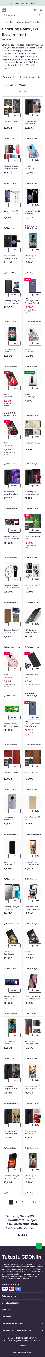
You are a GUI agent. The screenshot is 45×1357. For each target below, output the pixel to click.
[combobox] (22, 15)
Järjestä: (14, 85)
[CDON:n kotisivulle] (4, 10)
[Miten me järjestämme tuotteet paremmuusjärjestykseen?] (7, 85)
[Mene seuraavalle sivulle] (39, 1202)
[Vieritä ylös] (39, 1246)
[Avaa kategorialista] (41, 10)
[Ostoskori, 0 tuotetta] (35, 10)
